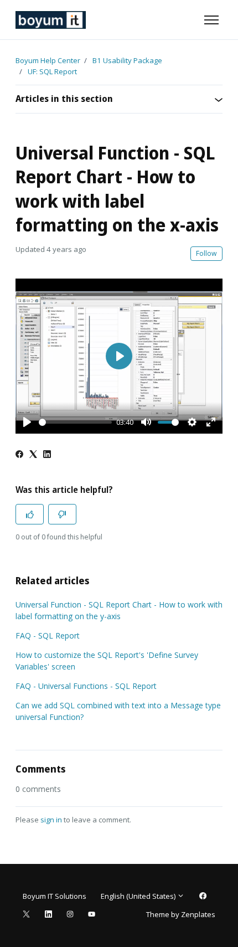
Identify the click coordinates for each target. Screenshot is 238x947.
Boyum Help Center (47, 60)
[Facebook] (19, 455)
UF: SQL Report (52, 71)
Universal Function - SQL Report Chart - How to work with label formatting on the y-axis (119, 610)
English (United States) (139, 896)
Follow (206, 253)
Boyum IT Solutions (54, 896)
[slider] (75, 422)
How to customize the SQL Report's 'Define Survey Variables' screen (106, 661)
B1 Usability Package (127, 60)
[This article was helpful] (29, 514)
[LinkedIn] (47, 455)
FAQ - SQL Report (47, 635)
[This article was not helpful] (62, 514)
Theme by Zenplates (180, 914)
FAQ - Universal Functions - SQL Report (86, 686)
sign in (51, 820)
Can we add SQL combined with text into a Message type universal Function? (118, 711)
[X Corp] (33, 455)
